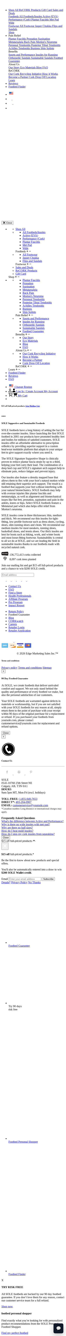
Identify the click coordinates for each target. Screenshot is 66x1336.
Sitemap (47, 667)
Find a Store (15, 592)
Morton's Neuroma (46, 41)
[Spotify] (24, 580)
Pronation (32, 38)
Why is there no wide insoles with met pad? (25, 824)
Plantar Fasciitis (40, 19)
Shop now (7, 1306)
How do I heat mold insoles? (17, 830)
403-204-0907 (24, 802)
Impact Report (16, 605)
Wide (11, 22)
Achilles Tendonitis (19, 48)
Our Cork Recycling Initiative (25, 73)
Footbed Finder (17, 86)
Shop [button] (11, 32)
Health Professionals (19, 595)
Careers (12, 624)
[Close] (4, 846)
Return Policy (16, 611)
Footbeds (13, 16)
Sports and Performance (22, 54)
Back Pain (30, 41)
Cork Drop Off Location (42, 77)
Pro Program (15, 602)
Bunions (36, 48)
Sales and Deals (24, 267)
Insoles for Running (47, 54)
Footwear (14, 25)
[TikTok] (19, 580)
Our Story (14, 67)
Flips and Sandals (32, 260)
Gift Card (47, 10)
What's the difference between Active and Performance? (32, 821)
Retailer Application (19, 630)
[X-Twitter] (14, 580)
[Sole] (11, 3)
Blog (39, 67)
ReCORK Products (30, 10)
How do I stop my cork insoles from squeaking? (28, 834)
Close (6, 733)
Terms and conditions (30, 667)
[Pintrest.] (31, 773)
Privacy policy (9, 667)
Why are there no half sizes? (17, 827)
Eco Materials (28, 67)
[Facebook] (9, 580)
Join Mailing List (32, 406)
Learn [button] (11, 80)
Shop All (13, 10)
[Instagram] (4, 580)
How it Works (50, 73)
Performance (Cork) (19, 19)
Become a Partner (18, 77)
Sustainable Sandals (42, 57)
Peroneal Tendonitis (19, 45)
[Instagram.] (19, 773)
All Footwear (27, 25)
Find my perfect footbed (14, 1332)
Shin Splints (47, 48)
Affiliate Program (18, 599)
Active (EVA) (50, 16)
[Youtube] (29, 580)
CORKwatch (15, 621)
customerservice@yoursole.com (30, 805)
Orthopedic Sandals (19, 57)
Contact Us (14, 586)
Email (4, 878)
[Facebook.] (7, 773)
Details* (6, 882)
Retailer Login (16, 627)
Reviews (13, 83)
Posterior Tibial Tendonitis (45, 45)
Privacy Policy (19, 882)
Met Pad (54, 19)
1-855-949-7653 (28, 798)
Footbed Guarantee (33, 331)
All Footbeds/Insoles (31, 16)
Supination (44, 38)
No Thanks (34, 882)
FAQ (45, 67)
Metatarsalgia (16, 41)
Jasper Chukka (43, 25)
